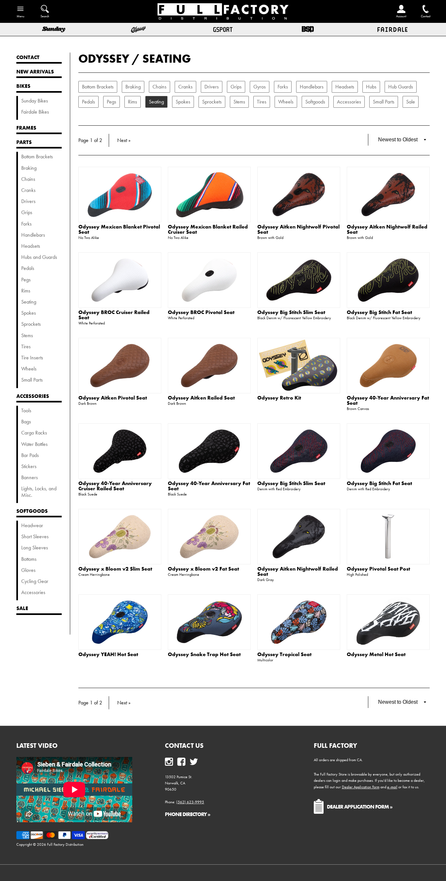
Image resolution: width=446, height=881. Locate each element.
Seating (166, 58)
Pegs (111, 102)
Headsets (344, 87)
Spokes (183, 102)
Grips (236, 87)
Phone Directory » (187, 814)
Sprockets (212, 102)
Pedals (88, 102)
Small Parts (383, 102)
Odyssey (103, 58)
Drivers (211, 87)
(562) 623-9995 (190, 802)
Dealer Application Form (360, 787)
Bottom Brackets (98, 87)
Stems (239, 102)
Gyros (259, 87)
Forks (283, 87)
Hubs (371, 87)
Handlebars (312, 87)
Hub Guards (400, 87)
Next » (124, 140)
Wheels (286, 102)
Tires (261, 102)
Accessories (349, 102)
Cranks (185, 87)
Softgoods (315, 102)
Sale (410, 102)
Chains (159, 87)
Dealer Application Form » (359, 806)
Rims (132, 102)
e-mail (392, 787)
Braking (133, 87)
